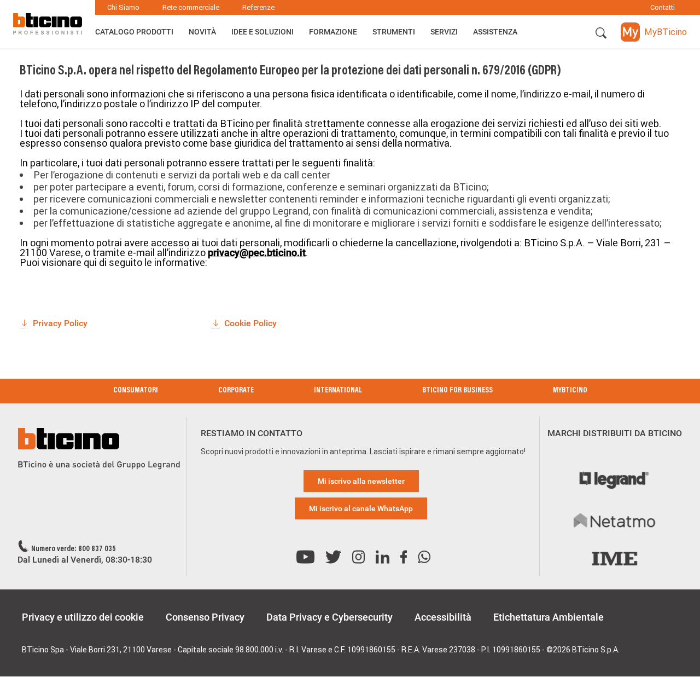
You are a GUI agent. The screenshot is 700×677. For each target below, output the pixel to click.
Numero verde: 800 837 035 (73, 549)
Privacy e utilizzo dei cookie (83, 617)
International (338, 391)
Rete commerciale (190, 7)
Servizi (444, 32)
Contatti (662, 7)
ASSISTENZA (495, 32)
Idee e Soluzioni (262, 32)
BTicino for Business (457, 391)
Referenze (258, 7)
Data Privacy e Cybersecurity (329, 617)
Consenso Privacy (205, 617)
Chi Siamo (123, 7)
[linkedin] (382, 557)
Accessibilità (443, 617)
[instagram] (358, 557)
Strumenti (393, 32)
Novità (202, 32)
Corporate (236, 391)
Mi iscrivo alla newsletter (361, 481)
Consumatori (135, 391)
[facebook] (403, 557)
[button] (601, 33)
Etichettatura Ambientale (548, 617)
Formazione (333, 32)
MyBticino (570, 391)
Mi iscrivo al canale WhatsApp (361, 508)
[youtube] (305, 557)
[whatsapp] (424, 557)
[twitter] (333, 557)
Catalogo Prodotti (134, 32)
